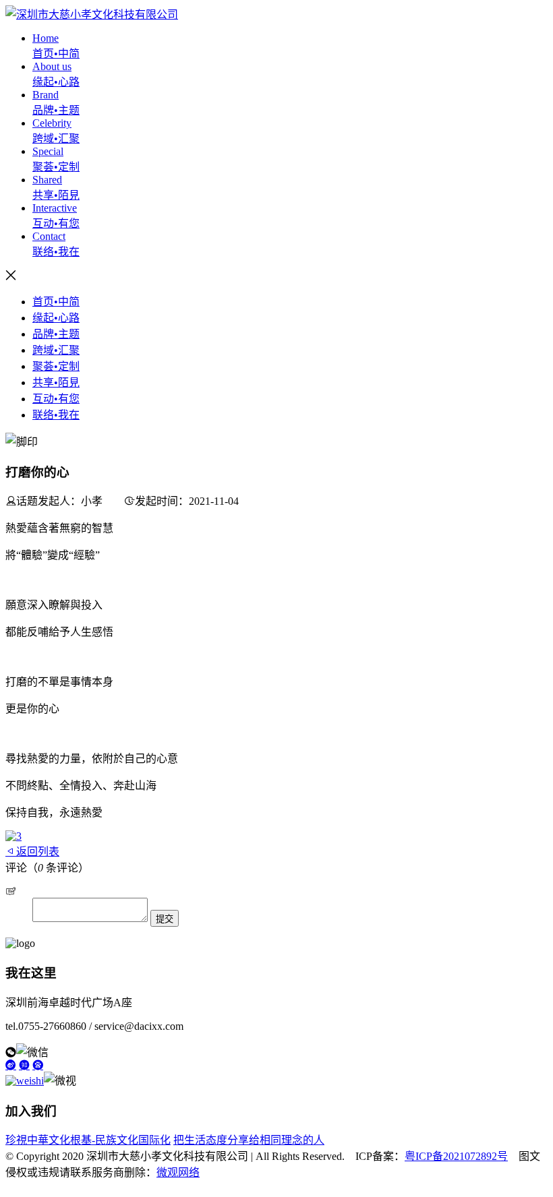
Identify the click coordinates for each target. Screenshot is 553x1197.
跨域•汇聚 (56, 350)
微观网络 (178, 1172)
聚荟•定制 (56, 366)
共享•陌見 (56, 382)
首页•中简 (56, 301)
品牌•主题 (56, 334)
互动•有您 (56, 398)
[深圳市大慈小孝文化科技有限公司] (91, 14)
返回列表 (37, 851)
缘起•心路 (56, 318)
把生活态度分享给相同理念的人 (248, 1140)
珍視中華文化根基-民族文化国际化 (88, 1140)
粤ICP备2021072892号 (456, 1156)
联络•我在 (56, 415)
